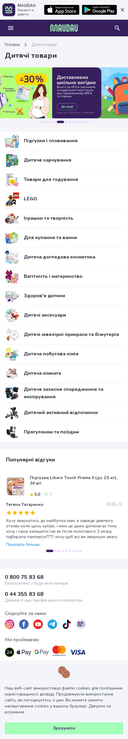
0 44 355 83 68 (24, 594)
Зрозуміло (64, 728)
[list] (9, 624)
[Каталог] (11, 28)
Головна (12, 44)
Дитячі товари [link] (44, 44)
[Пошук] (117, 28)
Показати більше (23, 544)
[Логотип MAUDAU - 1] (64, 28)
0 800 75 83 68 (24, 577)
